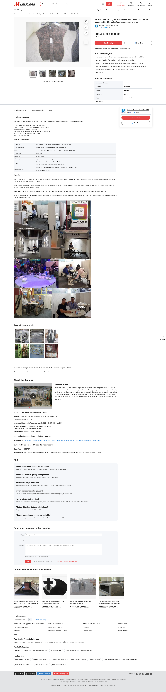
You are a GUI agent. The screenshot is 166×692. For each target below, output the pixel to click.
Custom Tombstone (86, 650)
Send (28, 561)
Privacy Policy (112, 685)
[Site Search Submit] (109, 4)
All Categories (20, 10)
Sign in (150, 5)
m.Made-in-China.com (87, 681)
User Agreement (93, 685)
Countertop (28, 440)
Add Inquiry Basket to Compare (52, 81)
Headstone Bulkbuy (58, 664)
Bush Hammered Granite (129, 660)
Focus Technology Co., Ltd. (70, 685)
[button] (103, 4)
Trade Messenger (44, 674)
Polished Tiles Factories (59, 660)
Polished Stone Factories (40, 660)
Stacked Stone (87, 631)
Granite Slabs (56, 440)
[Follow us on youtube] (146, 674)
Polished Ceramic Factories (78, 660)
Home (15, 14)
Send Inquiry (108, 43)
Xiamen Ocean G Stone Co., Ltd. (108, 25)
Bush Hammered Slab (41, 664)
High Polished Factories (22, 660)
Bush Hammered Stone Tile (23, 664)
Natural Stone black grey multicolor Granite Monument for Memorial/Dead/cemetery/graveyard (81, 603)
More (15, 668)
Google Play (30, 674)
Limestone (86, 627)
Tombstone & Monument (64, 14)
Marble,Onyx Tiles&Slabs (55, 624)
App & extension (129, 10)
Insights (123, 679)
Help (118, 10)
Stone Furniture (122, 631)
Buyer (108, 10)
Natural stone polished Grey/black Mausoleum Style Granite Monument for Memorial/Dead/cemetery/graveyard (110, 603)
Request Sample (125, 48)
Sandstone (17, 631)
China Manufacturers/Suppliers (68, 679)
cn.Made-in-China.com (101, 681)
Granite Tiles (47, 440)
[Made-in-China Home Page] (24, 4)
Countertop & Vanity (54, 627)
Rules (151, 10)
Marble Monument (56, 650)
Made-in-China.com (75, 681)
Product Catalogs (41, 620)
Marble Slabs (65, 440)
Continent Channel (105, 679)
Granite (35, 440)
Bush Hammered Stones (111, 660)
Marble (40, 440)
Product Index (115, 679)
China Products (53, 679)
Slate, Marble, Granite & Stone (46, 14)
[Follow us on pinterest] (148, 674)
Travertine (121, 627)
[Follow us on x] (140, 674)
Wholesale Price (94, 679)
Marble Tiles (74, 440)
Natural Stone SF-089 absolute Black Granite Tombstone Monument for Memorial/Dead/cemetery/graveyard (53, 603)
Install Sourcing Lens (62, 674)
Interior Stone (122, 624)
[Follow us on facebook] (137, 674)
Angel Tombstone (71, 650)
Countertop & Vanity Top (39, 650)
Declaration (103, 685)
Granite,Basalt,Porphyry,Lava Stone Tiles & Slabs (28, 624)
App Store (19, 674)
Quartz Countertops (93, 440)
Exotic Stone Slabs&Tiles (21, 627)
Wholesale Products (83, 679)
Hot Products (44, 679)
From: (22, 535)
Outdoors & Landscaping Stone (57, 631)
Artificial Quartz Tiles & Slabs (91, 624)
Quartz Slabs (83, 440)
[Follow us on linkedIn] (151, 674)
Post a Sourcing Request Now (67, 561)
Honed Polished (95, 660)
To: (23, 540)
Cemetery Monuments (80, 14)
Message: (21, 545)
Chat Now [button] (139, 43)
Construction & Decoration (27, 14)
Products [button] (45, 4)
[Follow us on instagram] (143, 674)
